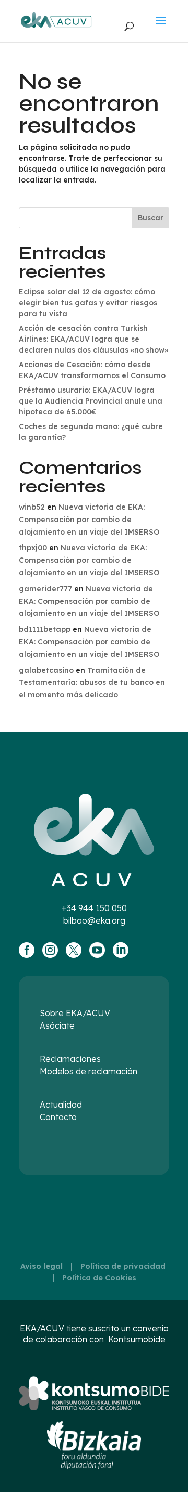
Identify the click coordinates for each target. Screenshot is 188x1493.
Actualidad (61, 1104)
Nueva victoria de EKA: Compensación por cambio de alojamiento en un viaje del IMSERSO (89, 519)
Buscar (150, 218)
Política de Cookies (99, 1277)
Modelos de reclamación (88, 1071)
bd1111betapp (44, 629)
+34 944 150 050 (94, 908)
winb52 (32, 507)
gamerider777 (45, 588)
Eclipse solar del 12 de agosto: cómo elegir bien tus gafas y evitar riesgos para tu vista (88, 302)
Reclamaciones (70, 1059)
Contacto (58, 1117)
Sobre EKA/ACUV (75, 1013)
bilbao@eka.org (94, 920)
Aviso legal (41, 1266)
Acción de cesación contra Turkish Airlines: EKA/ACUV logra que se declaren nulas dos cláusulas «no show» (93, 339)
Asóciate (57, 1025)
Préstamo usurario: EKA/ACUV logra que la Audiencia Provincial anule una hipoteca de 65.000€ (90, 401)
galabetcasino (46, 670)
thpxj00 (33, 547)
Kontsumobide (137, 1339)
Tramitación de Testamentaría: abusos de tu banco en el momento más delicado (92, 683)
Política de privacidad (123, 1266)
